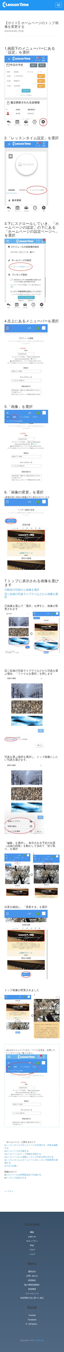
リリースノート (32, 1293)
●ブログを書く (11, 1165)
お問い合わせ (32, 1275)
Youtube (32, 1315)
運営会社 (32, 1271)
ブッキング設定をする (16, 1177)
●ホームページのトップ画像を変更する (22, 1153)
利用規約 (32, 1280)
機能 (32, 1232)
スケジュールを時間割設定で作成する (23, 1174)
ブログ (32, 1249)
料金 (32, 1245)
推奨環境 (32, 1289)
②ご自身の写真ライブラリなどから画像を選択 (31, 595)
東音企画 (40, 1340)
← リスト (8, 1190)
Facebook (32, 1319)
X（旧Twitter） (32, 1324)
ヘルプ (32, 1254)
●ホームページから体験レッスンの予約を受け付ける (29, 1156)
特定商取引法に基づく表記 (32, 1297)
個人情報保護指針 (32, 1284)
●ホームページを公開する (16, 1150)
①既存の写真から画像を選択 (21, 589)
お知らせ (32, 1236)
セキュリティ (32, 1241)
